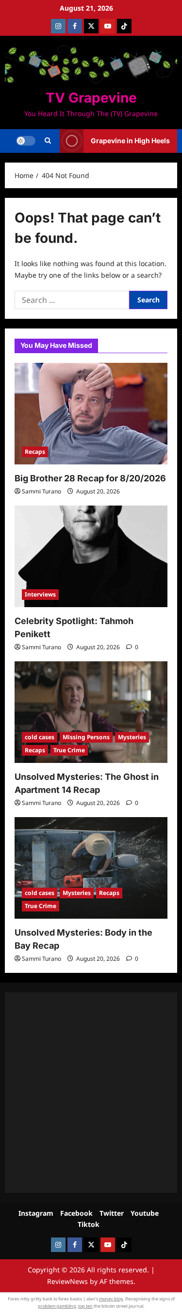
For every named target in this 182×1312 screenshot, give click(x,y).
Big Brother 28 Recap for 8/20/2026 (90, 478)
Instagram (35, 1213)
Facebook (76, 1213)
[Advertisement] (91, 1092)
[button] (48, 141)
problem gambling (57, 1306)
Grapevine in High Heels (130, 140)
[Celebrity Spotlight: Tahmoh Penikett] (91, 556)
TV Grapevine (91, 97)
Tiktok (88, 1224)
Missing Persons (86, 737)
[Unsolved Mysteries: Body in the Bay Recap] (91, 868)
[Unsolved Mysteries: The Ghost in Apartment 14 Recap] (91, 712)
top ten (85, 1306)
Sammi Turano (41, 491)
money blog (111, 1299)
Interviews (40, 594)
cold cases (39, 737)
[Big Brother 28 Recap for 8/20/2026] (91, 413)
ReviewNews (67, 1281)
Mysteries (132, 737)
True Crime (69, 750)
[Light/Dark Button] (25, 141)
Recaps (35, 451)
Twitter (111, 1213)
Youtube (145, 1213)
